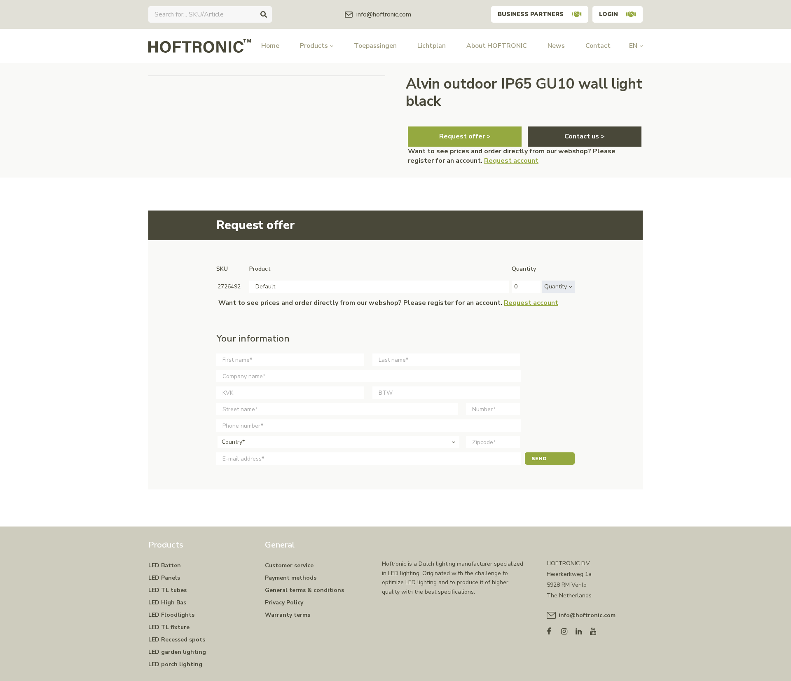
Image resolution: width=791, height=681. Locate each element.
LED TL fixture (169, 627)
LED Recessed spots (176, 640)
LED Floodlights (171, 615)
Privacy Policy (284, 602)
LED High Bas (167, 602)
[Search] (263, 14)
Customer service (289, 565)
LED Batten (164, 565)
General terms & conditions (304, 590)
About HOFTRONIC (496, 45)
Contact (598, 45)
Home (270, 45)
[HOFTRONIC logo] (199, 45)
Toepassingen (375, 45)
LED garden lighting (177, 652)
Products (314, 45)
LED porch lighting (175, 664)
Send (539, 458)
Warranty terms (287, 615)
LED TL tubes (167, 590)
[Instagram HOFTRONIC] (568, 629)
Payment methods (290, 578)
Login (608, 14)
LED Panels (164, 578)
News (556, 45)
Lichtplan (431, 45)
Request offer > (465, 136)
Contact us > (584, 136)
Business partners (531, 14)
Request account (511, 160)
